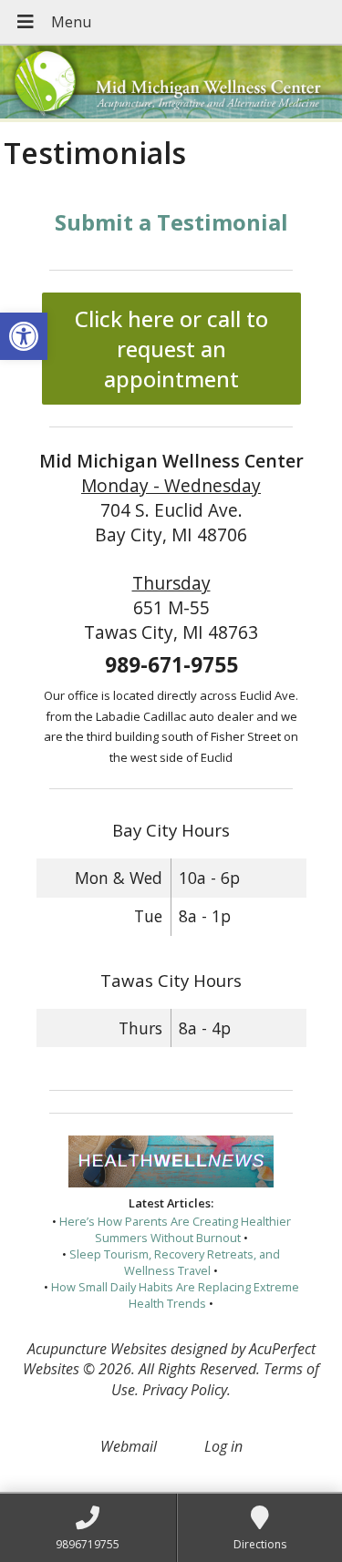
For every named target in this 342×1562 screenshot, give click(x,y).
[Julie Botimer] (171, 84)
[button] (23, 336)
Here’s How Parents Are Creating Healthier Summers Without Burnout (175, 1229)
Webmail (128, 1446)
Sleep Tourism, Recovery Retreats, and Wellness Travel (174, 1262)
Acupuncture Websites (97, 1349)
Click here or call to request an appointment (171, 348)
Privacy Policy (184, 1390)
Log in (223, 1446)
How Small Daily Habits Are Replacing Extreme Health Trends (175, 1295)
